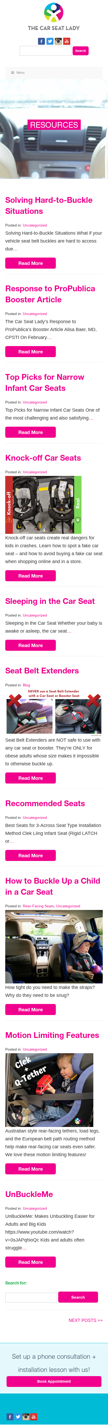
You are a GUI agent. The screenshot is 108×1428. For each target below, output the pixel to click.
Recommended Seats (45, 803)
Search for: (15, 1282)
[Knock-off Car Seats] (43, 479)
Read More (30, 263)
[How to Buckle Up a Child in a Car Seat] (54, 914)
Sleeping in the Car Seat (50, 601)
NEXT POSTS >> (86, 1320)
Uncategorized (35, 225)
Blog (26, 685)
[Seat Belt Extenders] (54, 693)
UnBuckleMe (29, 1194)
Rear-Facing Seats (38, 906)
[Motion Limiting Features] (49, 1057)
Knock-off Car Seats (43, 457)
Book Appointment (54, 1381)
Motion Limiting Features (52, 1035)
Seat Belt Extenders (42, 670)
